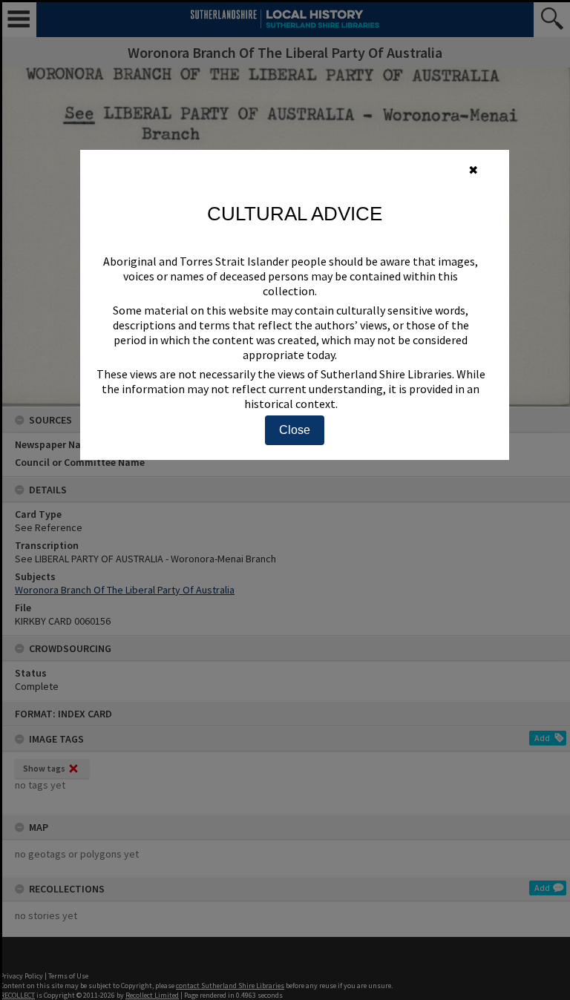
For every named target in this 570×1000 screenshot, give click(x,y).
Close (294, 430)
